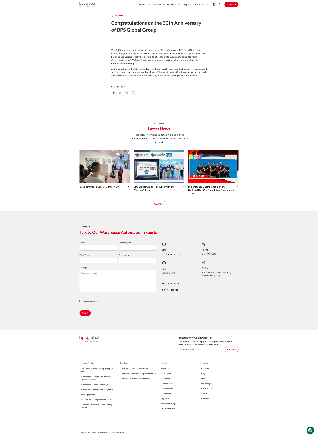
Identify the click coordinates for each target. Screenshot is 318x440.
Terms (95, 301)
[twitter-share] (120, 92)
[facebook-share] (126, 92)
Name (82, 242)
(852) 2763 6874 (209, 254)
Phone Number (125, 255)
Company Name (126, 242)
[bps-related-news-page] (105, 166)
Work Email (85, 255)
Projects (187, 4)
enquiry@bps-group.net (172, 254)
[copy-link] (113, 92)
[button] (143, 4)
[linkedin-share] (133, 92)
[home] (87, 4)
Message (83, 267)
